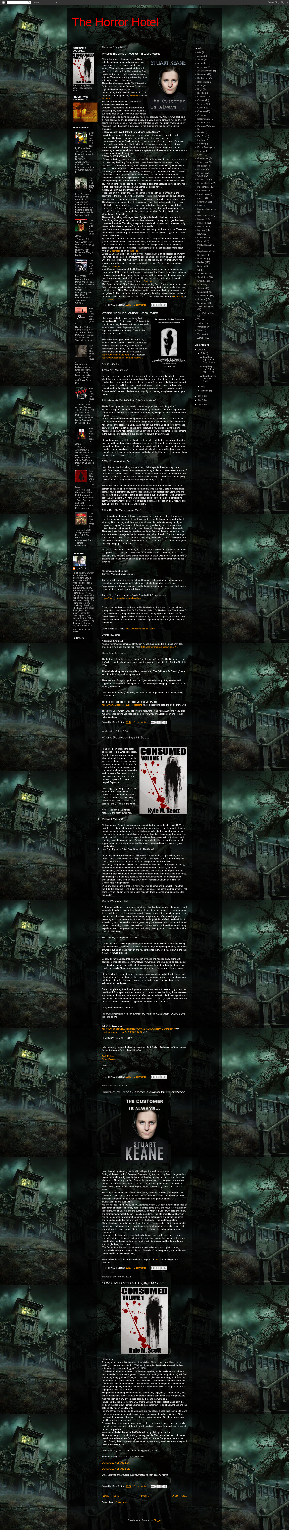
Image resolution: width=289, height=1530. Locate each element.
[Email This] (152, 305)
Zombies (201, 338)
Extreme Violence (206, 126)
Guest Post (202, 162)
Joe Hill (201, 198)
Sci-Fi (200, 270)
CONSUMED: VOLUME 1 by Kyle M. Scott (133, 1282)
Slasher (201, 288)
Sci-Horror (202, 273)
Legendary (202, 201)
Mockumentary (204, 215)
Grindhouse (202, 158)
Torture (200, 323)
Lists (199, 205)
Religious (201, 255)
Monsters (201, 223)
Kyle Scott (81, 568)
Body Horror (203, 82)
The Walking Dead (206, 313)
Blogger (157, 1520)
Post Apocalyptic (205, 245)
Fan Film (201, 136)
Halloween (202, 166)
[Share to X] (159, 305)
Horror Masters (204, 183)
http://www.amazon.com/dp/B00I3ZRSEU (122, 1032)
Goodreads (135, 95)
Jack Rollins (108, 1056)
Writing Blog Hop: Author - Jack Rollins (130, 312)
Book (199, 85)
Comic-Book (203, 107)
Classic (201, 100)
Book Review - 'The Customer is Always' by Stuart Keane (143, 1091)
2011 (201, 404)
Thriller (200, 319)
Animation (202, 63)
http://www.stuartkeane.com (115, 354)
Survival (201, 299)
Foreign (201, 143)
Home (145, 1495)
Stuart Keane (108, 1059)
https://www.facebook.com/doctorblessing (122, 705)
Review (200, 262)
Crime (200, 115)
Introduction (203, 194)
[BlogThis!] (155, 305)
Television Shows (205, 306)
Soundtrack (202, 292)
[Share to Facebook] (162, 305)
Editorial (201, 122)
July (203, 353)
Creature (201, 111)
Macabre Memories (206, 209)
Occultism (202, 237)
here (157, 1259)
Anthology (202, 67)
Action (200, 56)
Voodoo (201, 334)
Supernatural (203, 295)
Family (200, 132)
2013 (201, 396)
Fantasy (201, 140)
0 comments (140, 305)
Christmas (202, 96)
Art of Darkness (205, 70)
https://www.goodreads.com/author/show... (122, 357)
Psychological (204, 251)
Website (106, 98)
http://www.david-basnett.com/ (140, 628)
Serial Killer (202, 277)
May (203, 386)
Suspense (202, 303)
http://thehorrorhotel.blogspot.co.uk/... (159, 647)
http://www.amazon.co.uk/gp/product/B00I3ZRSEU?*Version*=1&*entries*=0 (139, 1029)
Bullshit (201, 93)
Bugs (199, 89)
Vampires (201, 327)
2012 (201, 400)
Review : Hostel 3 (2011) (91, 520)
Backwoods (203, 78)
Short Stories (203, 281)
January (205, 390)
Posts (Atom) (121, 1502)
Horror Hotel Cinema (203, 174)
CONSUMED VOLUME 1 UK (116, 1469)
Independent (203, 187)
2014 (201, 349)
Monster (201, 219)
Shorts (200, 284)
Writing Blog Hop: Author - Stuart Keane (131, 53)
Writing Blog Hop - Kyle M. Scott (125, 737)
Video (200, 330)
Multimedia (202, 226)
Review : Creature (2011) (91, 395)
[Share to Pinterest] (165, 305)
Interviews (202, 190)
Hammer (201, 169)
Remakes (202, 258)
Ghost (200, 154)
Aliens (200, 59)
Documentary (203, 119)
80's (199, 52)
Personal (201, 241)
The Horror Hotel (115, 22)
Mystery (201, 230)
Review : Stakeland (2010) (91, 184)
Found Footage (204, 147)
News (200, 234)
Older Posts (179, 1495)
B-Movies (202, 74)
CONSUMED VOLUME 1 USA (116, 1463)
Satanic (201, 266)
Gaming (201, 151)
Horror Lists (203, 179)
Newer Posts (110, 1495)
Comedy (201, 104)
